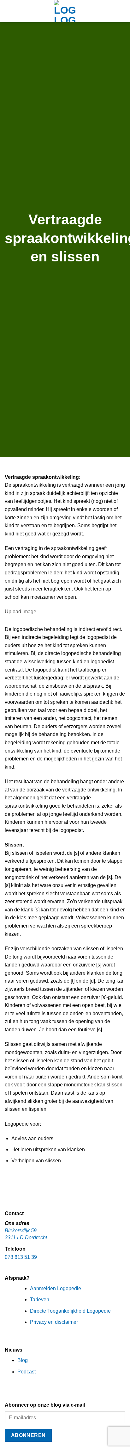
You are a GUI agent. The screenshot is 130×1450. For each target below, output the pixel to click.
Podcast (26, 1371)
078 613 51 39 (21, 1257)
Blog (22, 1360)
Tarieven (39, 1299)
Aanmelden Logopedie (55, 1288)
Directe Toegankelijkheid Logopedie (70, 1311)
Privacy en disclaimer (54, 1322)
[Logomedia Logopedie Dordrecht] (65, 11)
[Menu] (8, 11)
